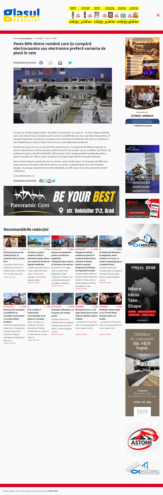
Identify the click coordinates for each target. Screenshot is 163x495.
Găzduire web (43, 491)
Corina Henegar (26, 38)
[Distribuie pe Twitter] (70, 63)
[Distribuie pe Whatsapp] (50, 63)
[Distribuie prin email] (60, 63)
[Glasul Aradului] (27, 15)
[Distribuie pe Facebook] (41, 63)
